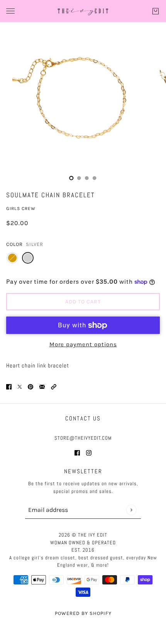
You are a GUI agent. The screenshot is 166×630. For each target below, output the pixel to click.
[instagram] (89, 452)
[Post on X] (20, 386)
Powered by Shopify (83, 613)
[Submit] (131, 510)
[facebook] (77, 452)
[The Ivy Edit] (83, 11)
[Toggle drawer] (10, 11)
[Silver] (27, 257)
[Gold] (12, 257)
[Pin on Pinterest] (30, 386)
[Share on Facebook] (9, 386)
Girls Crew (21, 208)
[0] (71, 178)
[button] (53, 386)
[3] (94, 178)
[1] (79, 178)
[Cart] (155, 11)
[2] (86, 178)
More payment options (83, 344)
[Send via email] (42, 386)
